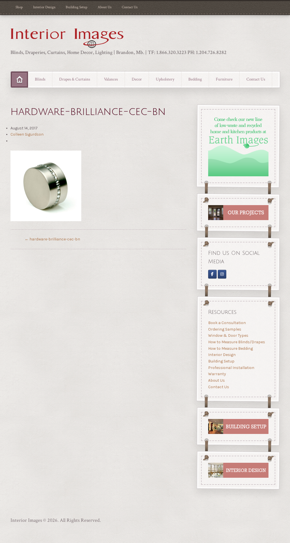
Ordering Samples (224, 329)
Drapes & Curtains (74, 79)
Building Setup (76, 7)
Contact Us (130, 7)
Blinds (40, 79)
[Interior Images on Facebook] (212, 274)
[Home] (19, 79)
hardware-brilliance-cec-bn (52, 239)
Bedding (195, 79)
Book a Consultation (227, 322)
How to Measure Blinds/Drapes (236, 342)
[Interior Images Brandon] (222, 274)
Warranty (217, 374)
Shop (19, 7)
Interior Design (44, 7)
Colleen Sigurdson (27, 134)
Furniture (224, 79)
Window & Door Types (228, 335)
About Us (105, 7)
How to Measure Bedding (230, 348)
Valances (111, 79)
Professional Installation (231, 367)
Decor (137, 79)
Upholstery (165, 79)
